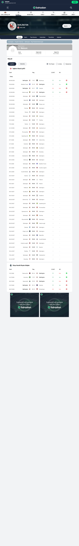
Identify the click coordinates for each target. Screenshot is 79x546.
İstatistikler (42, 37)
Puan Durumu (33, 37)
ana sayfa (10, 41)
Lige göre (12, 64)
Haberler (59, 37)
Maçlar (19, 37)
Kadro (25, 37)
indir (74, 2)
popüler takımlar (19, 41)
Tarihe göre (22, 64)
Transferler (51, 37)
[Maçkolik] (39, 7)
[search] (71, 7)
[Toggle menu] (8, 8)
